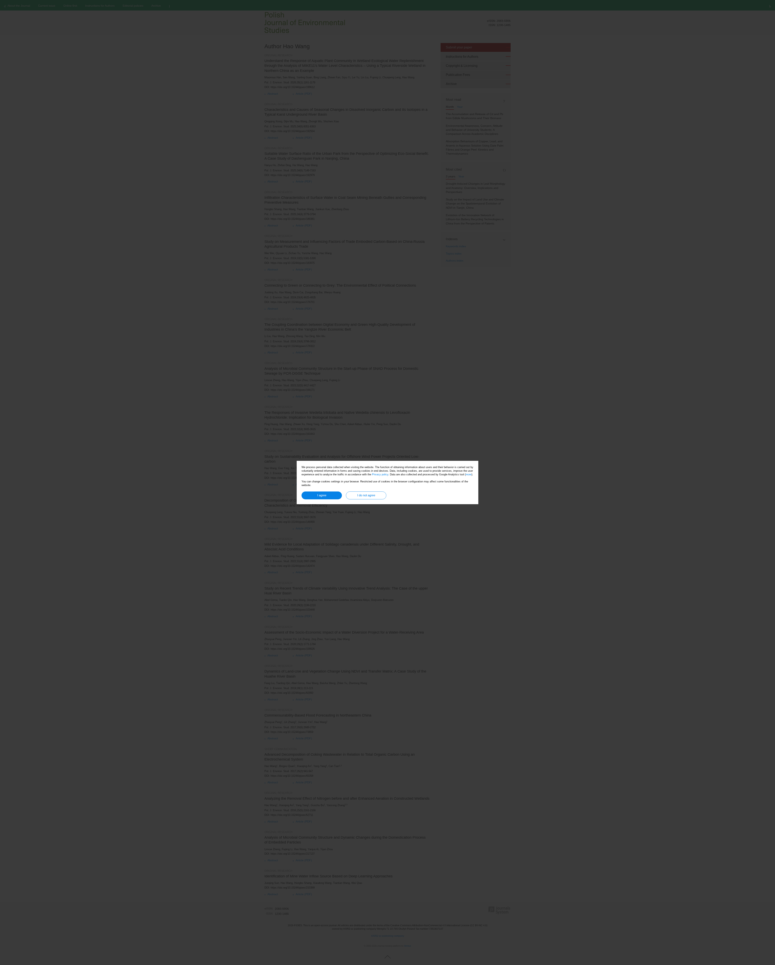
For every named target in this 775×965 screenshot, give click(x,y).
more (468, 474)
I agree (321, 495)
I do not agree (366, 495)
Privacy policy (380, 474)
